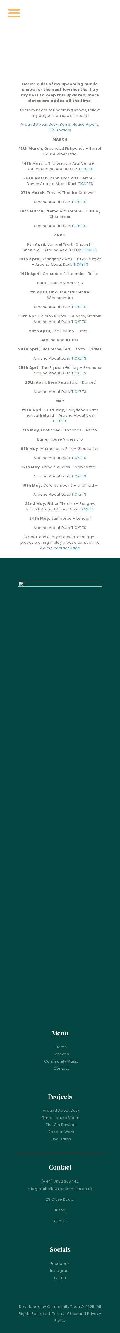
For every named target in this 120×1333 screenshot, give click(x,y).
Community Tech (63, 1306)
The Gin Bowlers (61, 1124)
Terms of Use (65, 1313)
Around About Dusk (39, 124)
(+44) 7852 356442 (60, 1181)
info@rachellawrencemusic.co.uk (60, 1188)
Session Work (61, 1131)
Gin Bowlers (60, 130)
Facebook (60, 1263)
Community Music (61, 1061)
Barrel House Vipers (79, 124)
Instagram (60, 1270)
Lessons (61, 1054)
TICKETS (85, 169)
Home (61, 1047)
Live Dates (61, 1139)
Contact (61, 1068)
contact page (67, 548)
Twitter (60, 1277)
